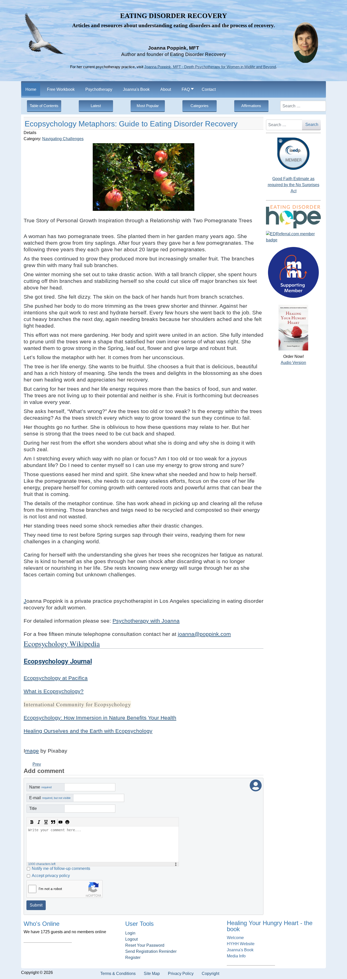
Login (130, 933)
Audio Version (293, 362)
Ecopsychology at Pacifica (56, 678)
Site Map (152, 973)
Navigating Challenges (63, 139)
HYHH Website (241, 944)
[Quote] (53, 822)
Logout (131, 939)
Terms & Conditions (118, 973)
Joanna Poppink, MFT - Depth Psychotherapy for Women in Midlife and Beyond (210, 67)
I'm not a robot (50, 889)
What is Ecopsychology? (54, 691)
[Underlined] (46, 822)
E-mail (50, 798)
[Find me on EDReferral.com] (293, 237)
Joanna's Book (240, 950)
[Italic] (39, 822)
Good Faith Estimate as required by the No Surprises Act (293, 185)
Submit (36, 905)
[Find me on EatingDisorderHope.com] (293, 216)
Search (311, 124)
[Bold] (32, 822)
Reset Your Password (144, 945)
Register (132, 957)
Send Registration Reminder (151, 951)
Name (40, 787)
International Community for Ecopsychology (77, 704)
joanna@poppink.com (204, 634)
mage (32, 751)
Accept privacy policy (51, 875)
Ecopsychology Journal (58, 661)
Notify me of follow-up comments (61, 868)
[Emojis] (67, 822)
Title (33, 808)
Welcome (235, 938)
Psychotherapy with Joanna (146, 621)
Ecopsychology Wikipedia (62, 643)
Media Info (236, 956)
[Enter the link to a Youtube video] (60, 822)
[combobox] (303, 106)
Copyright (210, 973)
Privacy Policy (181, 973)
